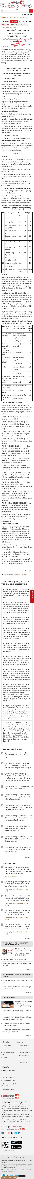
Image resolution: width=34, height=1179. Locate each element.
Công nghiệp (8, 889)
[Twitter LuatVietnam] (16, 1133)
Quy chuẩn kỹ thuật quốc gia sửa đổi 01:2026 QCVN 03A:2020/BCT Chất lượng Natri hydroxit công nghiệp (17, 884)
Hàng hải (14, 876)
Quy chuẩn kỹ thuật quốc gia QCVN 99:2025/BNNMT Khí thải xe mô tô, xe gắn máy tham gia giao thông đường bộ (18, 765)
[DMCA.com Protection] (20, 1176)
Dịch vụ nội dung (23, 1059)
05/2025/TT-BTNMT (20, 574)
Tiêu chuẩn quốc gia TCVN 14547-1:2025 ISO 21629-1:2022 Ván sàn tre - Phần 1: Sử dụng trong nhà (18, 839)
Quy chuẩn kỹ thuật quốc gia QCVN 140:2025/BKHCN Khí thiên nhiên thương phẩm (18, 755)
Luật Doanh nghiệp (19, 1170)
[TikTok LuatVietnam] (12, 1133)
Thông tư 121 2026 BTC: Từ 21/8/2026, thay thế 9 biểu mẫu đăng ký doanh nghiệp (23, 1004)
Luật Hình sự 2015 (9, 1171)
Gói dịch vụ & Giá (17, 5)
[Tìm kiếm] (31, 11)
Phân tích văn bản (24, 1049)
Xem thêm (28, 857)
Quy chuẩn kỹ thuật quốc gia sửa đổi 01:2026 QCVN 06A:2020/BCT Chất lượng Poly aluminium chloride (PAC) (17, 898)
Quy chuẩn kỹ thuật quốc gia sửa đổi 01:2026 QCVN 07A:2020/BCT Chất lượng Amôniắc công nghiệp (17, 912)
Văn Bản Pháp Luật (7, 1170)
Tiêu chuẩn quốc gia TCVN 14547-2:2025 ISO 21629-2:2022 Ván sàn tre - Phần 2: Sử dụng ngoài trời (18, 849)
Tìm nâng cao (28, 14)
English (25, 5)
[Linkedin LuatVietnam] (19, 1133)
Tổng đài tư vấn (23, 1062)
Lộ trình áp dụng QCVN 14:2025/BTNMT (15, 959)
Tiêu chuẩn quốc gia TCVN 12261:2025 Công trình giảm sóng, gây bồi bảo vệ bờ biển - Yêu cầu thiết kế (18, 797)
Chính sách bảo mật (9, 1080)
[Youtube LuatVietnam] (9, 1133)
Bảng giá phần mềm (9, 1070)
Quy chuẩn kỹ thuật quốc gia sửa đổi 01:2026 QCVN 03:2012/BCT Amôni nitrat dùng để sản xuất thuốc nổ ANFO (18, 927)
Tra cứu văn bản (23, 1045)
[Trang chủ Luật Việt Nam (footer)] (17, 1096)
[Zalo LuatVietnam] (6, 1133)
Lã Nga (29, 570)
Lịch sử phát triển (8, 1049)
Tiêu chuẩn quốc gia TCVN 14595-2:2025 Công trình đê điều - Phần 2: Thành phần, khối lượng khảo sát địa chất (19, 807)
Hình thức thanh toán (9, 1074)
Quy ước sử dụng (8, 1077)
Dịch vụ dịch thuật (24, 1055)
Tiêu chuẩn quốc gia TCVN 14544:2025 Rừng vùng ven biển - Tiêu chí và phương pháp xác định (18, 828)
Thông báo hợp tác (8, 1089)
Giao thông (8, 876)
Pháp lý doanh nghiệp (25, 1052)
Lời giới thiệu (7, 1045)
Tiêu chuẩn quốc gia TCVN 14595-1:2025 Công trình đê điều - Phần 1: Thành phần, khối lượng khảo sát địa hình (19, 818)
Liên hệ (5, 1057)
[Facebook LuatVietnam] (2, 1133)
